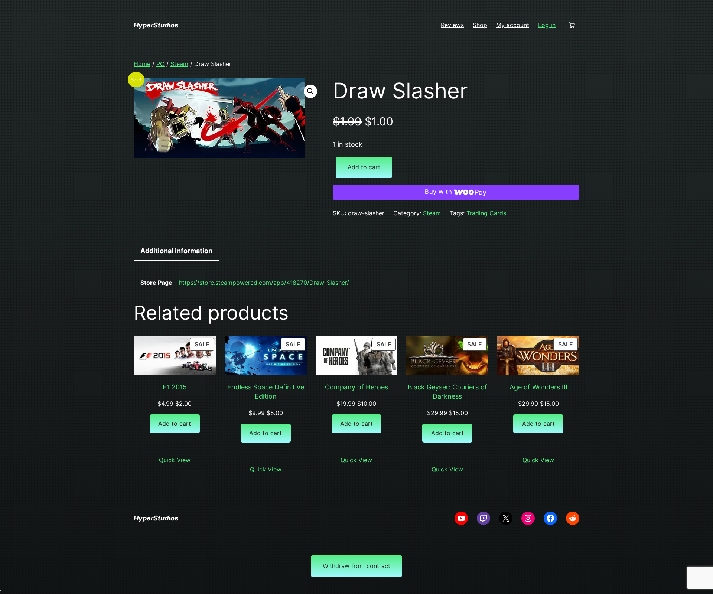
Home (142, 64)
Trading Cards (486, 213)
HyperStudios (156, 25)
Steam (179, 64)
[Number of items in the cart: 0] (571, 25)
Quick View (175, 460)
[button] (310, 91)
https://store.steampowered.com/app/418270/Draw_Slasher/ (264, 282)
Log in (547, 25)
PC (160, 64)
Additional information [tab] (176, 251)
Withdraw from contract (356, 565)
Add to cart (364, 167)
